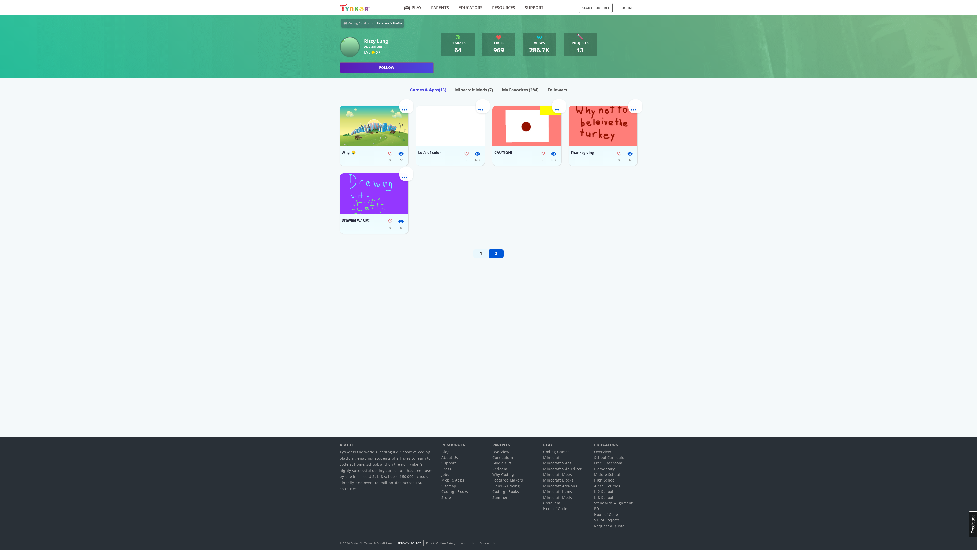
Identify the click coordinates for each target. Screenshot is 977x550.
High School (605, 480)
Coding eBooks (454, 491)
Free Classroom (608, 463)
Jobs (445, 474)
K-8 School (603, 497)
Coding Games (556, 451)
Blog (445, 451)
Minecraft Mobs (557, 474)
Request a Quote (609, 526)
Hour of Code (555, 508)
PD (596, 508)
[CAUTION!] (526, 126)
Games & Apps (428, 90)
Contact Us (487, 543)
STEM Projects (607, 520)
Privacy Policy (409, 543)
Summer (500, 497)
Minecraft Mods (474, 90)
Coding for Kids (358, 23)
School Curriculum (611, 457)
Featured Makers (507, 480)
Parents (440, 7)
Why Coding (503, 474)
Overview (500, 451)
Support (534, 7)
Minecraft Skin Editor (562, 468)
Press (446, 468)
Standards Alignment (613, 503)
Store (446, 497)
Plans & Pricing (506, 486)
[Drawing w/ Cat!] (374, 193)
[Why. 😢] (374, 126)
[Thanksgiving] (603, 126)
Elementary (604, 468)
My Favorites (520, 90)
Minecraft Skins (557, 463)
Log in (625, 7)
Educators (470, 7)
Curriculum (502, 457)
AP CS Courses (607, 486)
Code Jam (551, 503)
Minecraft (552, 457)
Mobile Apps (452, 480)
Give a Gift (501, 463)
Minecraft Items (557, 491)
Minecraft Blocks (558, 480)
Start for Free (596, 7)
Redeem (499, 468)
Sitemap (448, 486)
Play (416, 7)
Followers (557, 90)
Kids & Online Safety (441, 543)
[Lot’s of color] (450, 126)
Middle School (607, 474)
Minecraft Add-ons (560, 486)
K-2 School (603, 491)
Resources (503, 7)
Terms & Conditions (378, 543)
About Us (449, 457)
